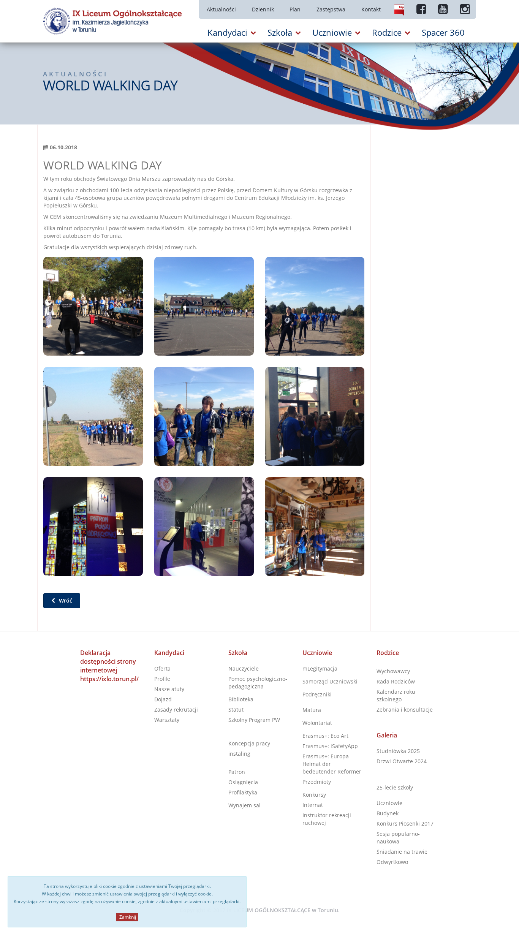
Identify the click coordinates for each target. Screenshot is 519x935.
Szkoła (237, 653)
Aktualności (221, 9)
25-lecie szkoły (395, 787)
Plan (295, 9)
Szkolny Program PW (254, 719)
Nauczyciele (243, 668)
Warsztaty (166, 719)
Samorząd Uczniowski (330, 681)
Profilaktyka (242, 792)
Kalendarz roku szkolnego (396, 695)
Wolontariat (317, 722)
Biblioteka (240, 699)
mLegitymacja (319, 668)
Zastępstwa (330, 9)
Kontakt (371, 9)
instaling (239, 753)
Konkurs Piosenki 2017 (405, 823)
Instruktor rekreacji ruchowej (326, 819)
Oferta (162, 668)
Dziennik (263, 9)
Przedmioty (316, 781)
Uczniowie (317, 653)
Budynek (388, 813)
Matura (311, 710)
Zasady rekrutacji (176, 709)
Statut (236, 709)
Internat (312, 804)
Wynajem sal (244, 805)
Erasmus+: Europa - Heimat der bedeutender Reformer (331, 764)
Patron (236, 771)
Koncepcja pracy (249, 743)
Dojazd (163, 699)
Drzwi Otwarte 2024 (402, 761)
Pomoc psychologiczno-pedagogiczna (257, 682)
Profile (162, 678)
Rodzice (388, 653)
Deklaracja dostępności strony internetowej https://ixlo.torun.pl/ (109, 666)
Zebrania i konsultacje (405, 709)
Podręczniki (317, 694)
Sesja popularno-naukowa (398, 837)
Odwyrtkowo (392, 861)
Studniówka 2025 (398, 751)
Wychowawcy (393, 671)
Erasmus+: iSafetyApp (330, 746)
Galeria (387, 735)
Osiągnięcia (243, 782)
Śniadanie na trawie (402, 851)
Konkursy (314, 794)
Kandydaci (169, 653)
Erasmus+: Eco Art (325, 735)
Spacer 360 (443, 32)
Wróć (64, 600)
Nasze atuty (169, 689)
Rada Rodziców (396, 681)
